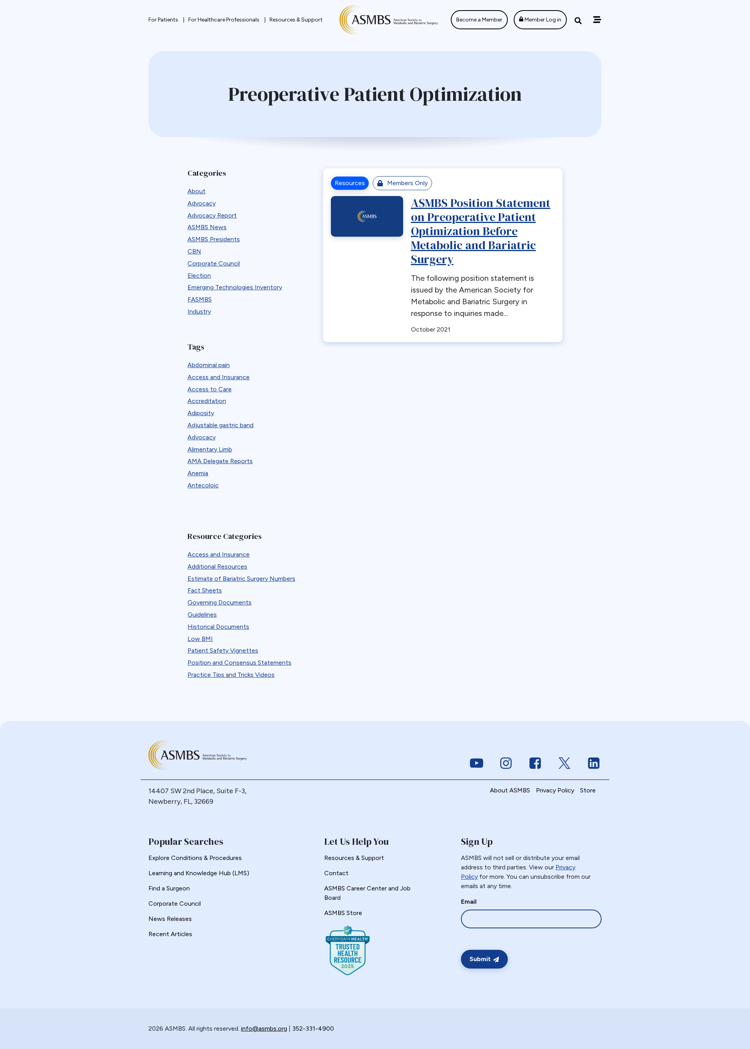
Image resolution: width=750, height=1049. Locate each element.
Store (588, 790)
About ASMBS (510, 790)
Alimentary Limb (210, 449)
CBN (194, 251)
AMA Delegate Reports (220, 461)
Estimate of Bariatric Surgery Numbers (241, 578)
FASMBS (200, 299)
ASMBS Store (343, 913)
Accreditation (207, 401)
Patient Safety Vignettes (223, 650)
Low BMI (200, 638)
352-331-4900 (313, 1028)
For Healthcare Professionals (224, 19)
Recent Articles (170, 934)
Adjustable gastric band (221, 425)
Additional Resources (217, 566)
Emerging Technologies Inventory (235, 287)
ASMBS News (207, 227)
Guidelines (202, 614)
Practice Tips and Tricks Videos (231, 674)
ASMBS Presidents (214, 239)
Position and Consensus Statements (239, 662)
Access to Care (210, 389)
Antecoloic (203, 485)
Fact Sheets (205, 590)
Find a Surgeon (169, 888)
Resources (350, 183)
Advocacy (202, 203)
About (196, 191)
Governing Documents (220, 602)
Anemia (198, 473)
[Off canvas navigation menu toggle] (597, 19)
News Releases (170, 918)
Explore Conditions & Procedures (195, 858)
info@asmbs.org (264, 1028)
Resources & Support (296, 19)
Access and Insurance (219, 377)
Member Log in (542, 19)
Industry (199, 311)
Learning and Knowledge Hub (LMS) (198, 873)
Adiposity (201, 413)
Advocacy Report (212, 215)
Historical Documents (218, 626)
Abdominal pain (209, 365)
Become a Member (479, 19)
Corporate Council (214, 263)
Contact (336, 873)
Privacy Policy (555, 790)
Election (199, 275)
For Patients (163, 19)
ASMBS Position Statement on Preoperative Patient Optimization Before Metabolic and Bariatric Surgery (480, 231)
